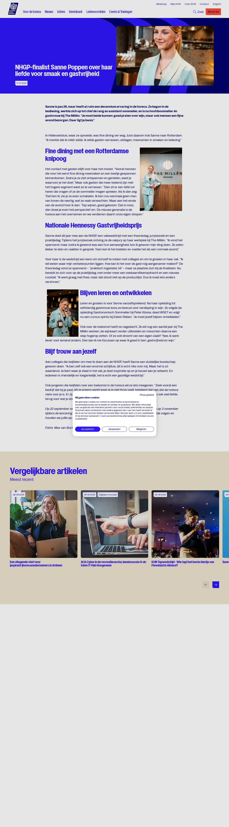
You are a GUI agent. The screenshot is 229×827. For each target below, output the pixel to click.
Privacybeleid (147, 394)
